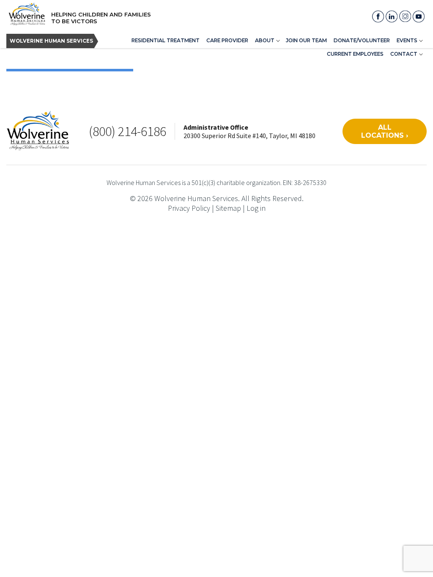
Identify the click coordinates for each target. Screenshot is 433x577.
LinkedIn (391, 16)
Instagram (405, 16)
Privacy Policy (189, 208)
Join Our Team (306, 41)
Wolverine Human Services (51, 41)
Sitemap (228, 208)
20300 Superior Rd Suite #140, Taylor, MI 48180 (249, 135)
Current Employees (355, 54)
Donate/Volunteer (362, 41)
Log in (256, 208)
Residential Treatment (166, 41)
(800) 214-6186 (127, 131)
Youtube (419, 16)
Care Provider (227, 41)
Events (407, 41)
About (264, 41)
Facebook (378, 16)
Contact (403, 54)
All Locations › (384, 131)
